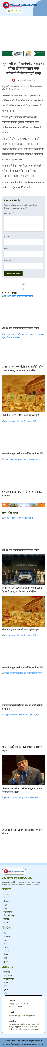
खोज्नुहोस (8, 29)
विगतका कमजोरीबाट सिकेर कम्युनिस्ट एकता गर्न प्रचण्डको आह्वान (22, 790)
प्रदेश (5, 905)
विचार (5, 908)
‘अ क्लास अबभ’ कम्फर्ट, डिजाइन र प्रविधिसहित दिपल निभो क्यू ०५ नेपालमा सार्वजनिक (22, 369)
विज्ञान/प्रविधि (8, 912)
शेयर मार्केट (7, 936)
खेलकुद (6, 901)
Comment (9, 213)
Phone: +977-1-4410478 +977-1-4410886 (18, 1005)
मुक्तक (5, 989)
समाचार (6, 894)
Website (7, 260)
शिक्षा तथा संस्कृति (9, 915)
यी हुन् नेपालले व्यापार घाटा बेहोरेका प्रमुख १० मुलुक (22, 749)
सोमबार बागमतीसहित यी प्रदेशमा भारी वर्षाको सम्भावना (22, 494)
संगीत (5, 993)
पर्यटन (5, 947)
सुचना (5, 961)
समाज (5, 922)
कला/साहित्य (8, 975)
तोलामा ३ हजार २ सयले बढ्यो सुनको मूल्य (20, 415)
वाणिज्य (6, 951)
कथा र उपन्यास (8, 979)
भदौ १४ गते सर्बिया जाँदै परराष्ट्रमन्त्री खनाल (20, 328)
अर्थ (4, 933)
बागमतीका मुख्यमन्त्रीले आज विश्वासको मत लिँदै (23, 453)
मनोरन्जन (6, 972)
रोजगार (6, 954)
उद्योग (5, 940)
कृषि (5, 943)
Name (7, 236)
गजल (5, 986)
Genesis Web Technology (34, 1044)
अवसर (5, 958)
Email (7, 248)
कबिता (5, 982)
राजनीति (6, 919)
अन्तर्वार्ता (6, 898)
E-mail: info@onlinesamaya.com (22, 1015)
